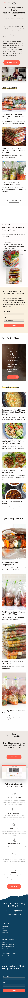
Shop (3, 942)
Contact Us (5, 932)
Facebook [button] (11, 956)
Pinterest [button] (4, 956)
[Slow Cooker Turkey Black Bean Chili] (14, 497)
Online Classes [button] (6, 953)
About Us (4, 930)
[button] (4, 2)
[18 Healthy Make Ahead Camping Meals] (14, 547)
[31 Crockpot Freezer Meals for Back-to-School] (14, 697)
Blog (3, 928)
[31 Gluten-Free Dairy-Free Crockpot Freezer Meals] (14, 177)
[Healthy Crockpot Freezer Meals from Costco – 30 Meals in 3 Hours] (14, 142)
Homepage (5, 926)
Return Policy (5, 948)
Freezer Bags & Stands (8, 946)
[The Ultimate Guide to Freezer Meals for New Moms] (14, 597)
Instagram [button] (14, 953)
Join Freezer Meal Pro (8, 944)
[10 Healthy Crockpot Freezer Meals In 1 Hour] (14, 646)
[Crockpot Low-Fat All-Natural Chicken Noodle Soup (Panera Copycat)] (14, 406)
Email (6, 317)
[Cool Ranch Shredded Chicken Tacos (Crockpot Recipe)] (14, 436)
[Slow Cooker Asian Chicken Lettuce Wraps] (14, 466)
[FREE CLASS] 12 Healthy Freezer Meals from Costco (13, 354)
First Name (7, 311)
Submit (14, 326)
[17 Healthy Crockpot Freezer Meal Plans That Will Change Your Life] (14, 109)
